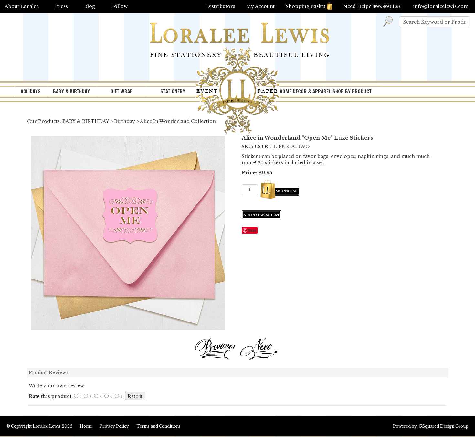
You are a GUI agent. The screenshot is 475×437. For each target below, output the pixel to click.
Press (61, 6)
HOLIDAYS (31, 91)
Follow (119, 6)
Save (252, 230)
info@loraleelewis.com (441, 6)
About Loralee (22, 6)
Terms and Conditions (158, 426)
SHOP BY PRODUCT (352, 91)
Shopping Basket (305, 6)
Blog (89, 6)
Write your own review (56, 385)
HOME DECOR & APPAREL (302, 91)
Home (86, 426)
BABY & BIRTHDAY (71, 91)
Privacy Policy (114, 426)
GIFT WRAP (122, 91)
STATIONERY (172, 91)
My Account (260, 6)
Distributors (220, 6)
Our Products (43, 121)
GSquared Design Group (444, 426)
